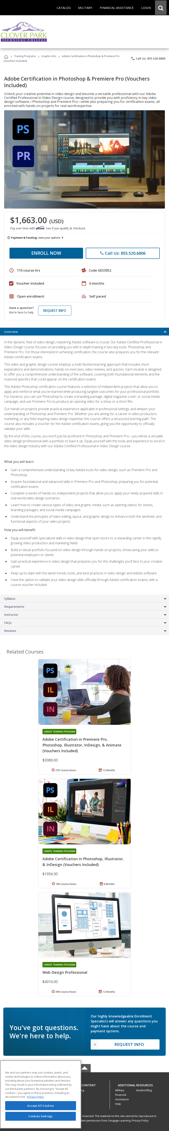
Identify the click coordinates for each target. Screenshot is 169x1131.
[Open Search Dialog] (161, 7)
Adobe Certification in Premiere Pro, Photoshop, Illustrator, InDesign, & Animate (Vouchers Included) (81, 745)
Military (119, 1090)
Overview (11, 332)
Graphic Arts (48, 56)
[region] (40, 1094)
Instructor (11, 614)
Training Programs (25, 56)
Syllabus (9, 598)
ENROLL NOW (46, 253)
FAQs (8, 623)
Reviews (10, 631)
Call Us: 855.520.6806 (148, 58)
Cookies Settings (40, 1116)
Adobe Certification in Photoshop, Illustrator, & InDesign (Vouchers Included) (83, 861)
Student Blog (144, 1090)
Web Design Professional (64, 972)
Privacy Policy (140, 1120)
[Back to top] (84, 1084)
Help (118, 1104)
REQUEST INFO (54, 310)
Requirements (14, 606)
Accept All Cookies (40, 1106)
